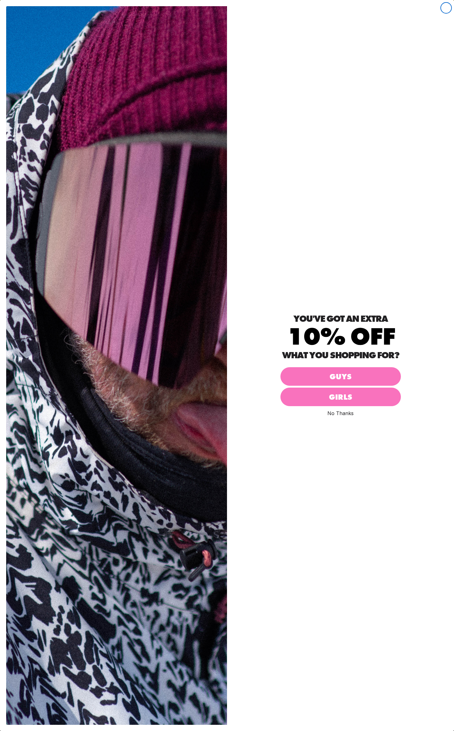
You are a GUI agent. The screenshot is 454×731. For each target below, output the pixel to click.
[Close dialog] (446, 7)
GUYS (340, 377)
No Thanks (340, 413)
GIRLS (340, 397)
